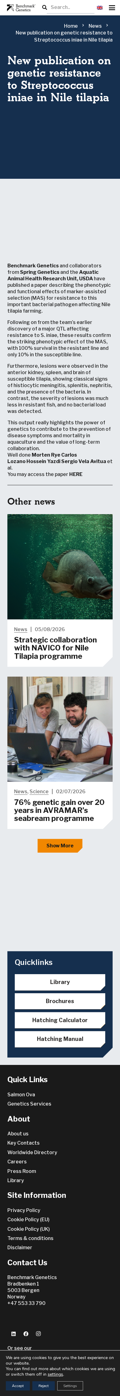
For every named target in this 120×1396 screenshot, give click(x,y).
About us (18, 1134)
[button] (99, 8)
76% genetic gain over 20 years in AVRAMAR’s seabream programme (59, 810)
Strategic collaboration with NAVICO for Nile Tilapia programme (55, 648)
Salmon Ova (21, 1095)
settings (55, 1374)
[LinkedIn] (13, 1334)
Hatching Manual (60, 1039)
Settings (70, 1385)
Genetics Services (29, 1104)
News (20, 629)
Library (60, 982)
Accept (18, 1385)
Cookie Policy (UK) (28, 1229)
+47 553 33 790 (26, 1303)
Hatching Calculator (60, 1020)
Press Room (21, 1171)
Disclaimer (19, 1247)
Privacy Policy (23, 1210)
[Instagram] (38, 1334)
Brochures (60, 1001)
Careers (17, 1162)
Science (39, 791)
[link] (46, 455)
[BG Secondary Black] (20, 7)
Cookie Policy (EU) (28, 1219)
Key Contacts (23, 1143)
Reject (43, 1385)
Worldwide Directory (32, 1152)
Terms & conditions (30, 1238)
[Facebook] (26, 1334)
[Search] (44, 7)
